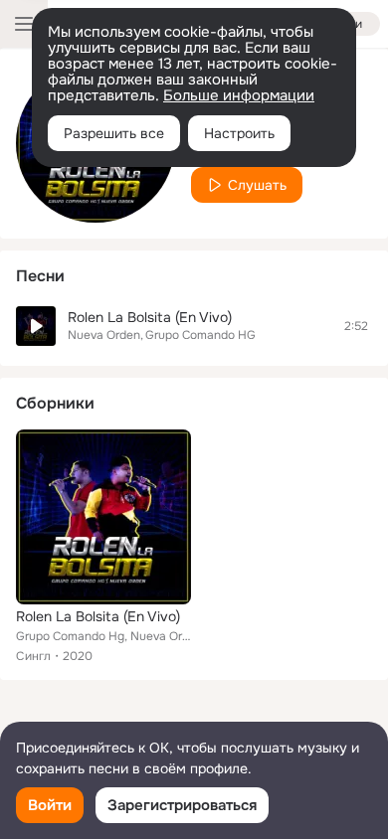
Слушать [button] (257, 185)
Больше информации (238, 95)
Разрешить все (114, 133)
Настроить (239, 133)
